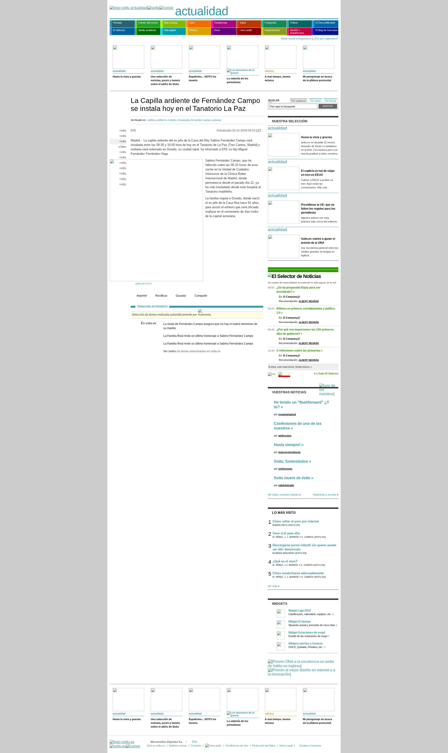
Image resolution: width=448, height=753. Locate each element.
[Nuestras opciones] (213, 745)
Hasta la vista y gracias (127, 76)
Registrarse (304, 38)
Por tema (315, 100)
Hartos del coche (148, 22)
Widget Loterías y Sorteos (305, 643)
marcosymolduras (289, 452)
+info (122, 130)
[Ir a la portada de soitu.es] (125, 744)
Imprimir (142, 295)
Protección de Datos (263, 745)
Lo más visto (284, 512)
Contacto (196, 745)
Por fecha (330, 100)
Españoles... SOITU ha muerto (202, 78)
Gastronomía (272, 30)
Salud (243, 22)
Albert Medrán (309, 301)
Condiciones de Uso (236, 745)
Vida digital (170, 30)
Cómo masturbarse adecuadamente (298, 573)
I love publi (246, 30)
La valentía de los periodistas (237, 80)
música (269, 71)
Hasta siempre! (287, 445)
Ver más (272, 586)
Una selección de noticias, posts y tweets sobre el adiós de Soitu (165, 80)
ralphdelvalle (286, 485)
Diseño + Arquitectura (297, 31)
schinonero (285, 468)
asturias (216, 120)
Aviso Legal (285, 745)
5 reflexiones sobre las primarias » (299, 350)
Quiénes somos (178, 745)
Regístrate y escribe (324, 494)
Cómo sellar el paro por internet (296, 521)
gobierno (162, 120)
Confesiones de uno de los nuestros (298, 426)
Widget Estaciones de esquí (306, 632)
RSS (194, 741)
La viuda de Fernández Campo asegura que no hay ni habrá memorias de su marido (210, 326)
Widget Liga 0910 (299, 610)
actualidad (201, 11)
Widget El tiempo (299, 621)
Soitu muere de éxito (292, 478)
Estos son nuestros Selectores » (290, 367)
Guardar (181, 295)
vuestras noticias (289, 392)
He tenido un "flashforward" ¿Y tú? (301, 404)
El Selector (119, 30)
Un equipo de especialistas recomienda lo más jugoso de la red (302, 282)
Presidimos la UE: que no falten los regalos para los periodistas (318, 208)
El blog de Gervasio (326, 30)
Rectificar (161, 295)
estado (172, 120)
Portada (117, 22)
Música (193, 30)
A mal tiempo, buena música (277, 78)
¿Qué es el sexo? (285, 561)
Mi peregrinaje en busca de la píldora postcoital (317, 78)
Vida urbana (170, 22)
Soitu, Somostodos (291, 461)
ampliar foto (143, 284)
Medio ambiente (147, 30)
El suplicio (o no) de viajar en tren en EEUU (318, 172)
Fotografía (270, 22)
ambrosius (284, 435)
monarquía (183, 120)
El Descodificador (325, 22)
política (152, 120)
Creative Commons (310, 745)
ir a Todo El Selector (326, 373)
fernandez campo (201, 120)
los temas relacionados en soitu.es (191, 351)
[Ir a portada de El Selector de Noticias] (294, 276)
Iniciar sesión (288, 38)
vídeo (122, 146)
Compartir (201, 295)
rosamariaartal (287, 414)
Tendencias (220, 22)
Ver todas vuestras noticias (283, 494)
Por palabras (298, 100)
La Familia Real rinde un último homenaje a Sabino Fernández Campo (208, 336)
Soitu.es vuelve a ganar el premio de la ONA (318, 240)
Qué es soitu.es (156, 745)
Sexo (217, 30)
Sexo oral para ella (286, 533)
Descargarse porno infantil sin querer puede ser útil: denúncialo (304, 547)
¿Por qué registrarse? (325, 38)
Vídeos (294, 22)
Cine (191, 22)
